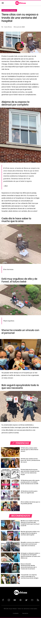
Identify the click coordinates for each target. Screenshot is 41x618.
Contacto (15, 613)
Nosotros (25, 613)
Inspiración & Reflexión (9, 10)
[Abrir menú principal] (2, 3)
